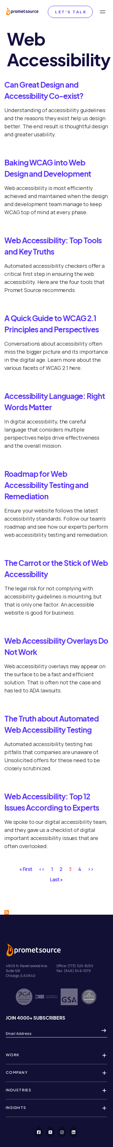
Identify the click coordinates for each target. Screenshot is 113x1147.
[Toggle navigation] (102, 11)
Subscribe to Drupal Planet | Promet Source (6, 912)
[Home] (22, 12)
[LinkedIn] (76, 1130)
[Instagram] (65, 1130)
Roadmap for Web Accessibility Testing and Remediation (46, 485)
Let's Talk (70, 12)
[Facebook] (42, 1130)
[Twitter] (53, 1130)
